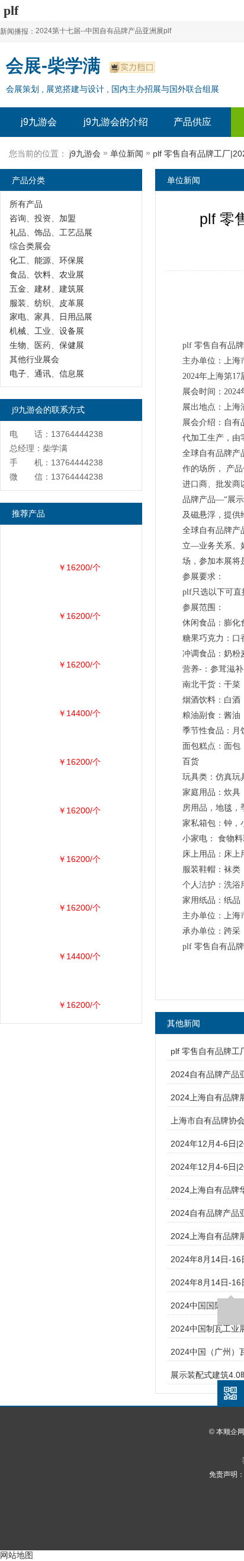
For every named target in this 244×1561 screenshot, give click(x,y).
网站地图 (16, 1555)
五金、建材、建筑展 (46, 288)
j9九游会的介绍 (116, 122)
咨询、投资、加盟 (42, 218)
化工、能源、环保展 (46, 260)
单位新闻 (126, 153)
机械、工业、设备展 (46, 331)
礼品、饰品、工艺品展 (50, 232)
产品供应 (192, 122)
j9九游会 (39, 122)
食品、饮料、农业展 (46, 274)
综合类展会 (30, 246)
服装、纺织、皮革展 (46, 303)
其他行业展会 (34, 359)
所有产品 (26, 204)
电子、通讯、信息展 (46, 373)
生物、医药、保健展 (46, 345)
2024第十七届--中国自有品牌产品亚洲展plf (103, 31)
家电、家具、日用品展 (50, 316)
